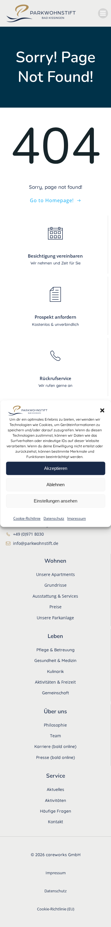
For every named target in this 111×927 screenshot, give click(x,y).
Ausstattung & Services (55, 596)
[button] (102, 411)
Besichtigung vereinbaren (55, 256)
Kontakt (55, 821)
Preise (55, 607)
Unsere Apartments (55, 574)
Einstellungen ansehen (55, 500)
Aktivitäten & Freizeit (55, 682)
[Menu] (103, 13)
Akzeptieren (55, 468)
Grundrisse (55, 585)
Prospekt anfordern (55, 317)
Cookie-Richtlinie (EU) (55, 909)
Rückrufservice (55, 378)
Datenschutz (54, 518)
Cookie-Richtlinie (27, 518)
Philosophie (55, 725)
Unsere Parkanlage (55, 617)
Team (55, 735)
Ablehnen (55, 484)
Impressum (76, 518)
